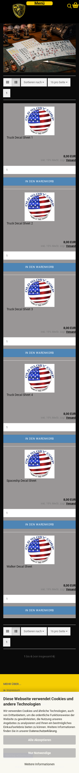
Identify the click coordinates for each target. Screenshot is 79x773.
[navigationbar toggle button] (39, 3)
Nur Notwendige (39, 753)
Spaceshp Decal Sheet (21, 480)
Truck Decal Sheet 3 (20, 309)
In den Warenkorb (39, 181)
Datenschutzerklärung (43, 731)
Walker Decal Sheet (19, 566)
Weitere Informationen (39, 764)
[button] (7, 82)
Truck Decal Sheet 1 (20, 137)
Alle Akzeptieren (39, 740)
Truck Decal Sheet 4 (20, 395)
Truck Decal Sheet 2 (20, 223)
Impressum (13, 690)
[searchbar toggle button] (69, 6)
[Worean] (17, 11)
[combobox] (34, 82)
